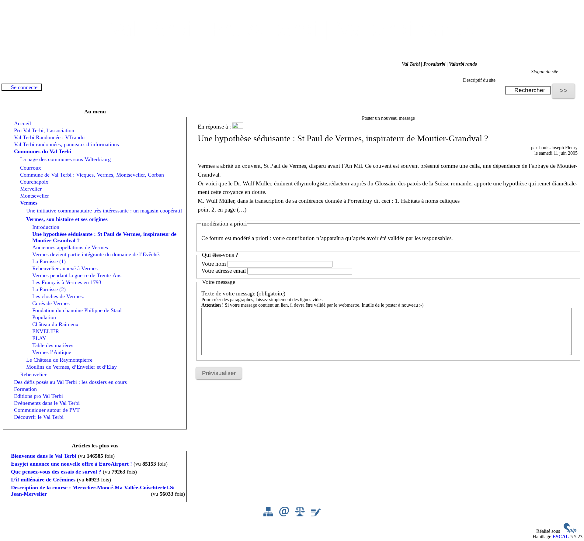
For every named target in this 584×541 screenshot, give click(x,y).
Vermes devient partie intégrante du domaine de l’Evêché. (96, 254)
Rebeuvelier (33, 374)
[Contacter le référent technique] (285, 514)
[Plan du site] (269, 514)
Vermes (28, 203)
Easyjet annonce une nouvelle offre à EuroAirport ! (71, 464)
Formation (25, 389)
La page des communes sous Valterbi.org (65, 159)
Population (44, 317)
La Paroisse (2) (49, 289)
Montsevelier (34, 196)
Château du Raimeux (55, 324)
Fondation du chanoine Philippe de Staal (77, 310)
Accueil (22, 123)
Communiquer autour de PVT (47, 410)
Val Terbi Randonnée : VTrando (49, 137)
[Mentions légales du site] (300, 514)
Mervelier (31, 189)
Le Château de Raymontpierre (59, 360)
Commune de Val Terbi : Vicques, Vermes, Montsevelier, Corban (92, 175)
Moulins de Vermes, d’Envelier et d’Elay (71, 367)
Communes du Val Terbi (42, 151)
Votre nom (213, 263)
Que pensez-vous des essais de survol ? (56, 472)
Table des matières (52, 345)
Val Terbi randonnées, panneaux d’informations (66, 144)
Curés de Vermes (51, 303)
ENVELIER (45, 331)
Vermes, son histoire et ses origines (67, 219)
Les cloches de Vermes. (58, 296)
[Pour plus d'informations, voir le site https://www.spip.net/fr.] (570, 531)
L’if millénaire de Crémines (43, 480)
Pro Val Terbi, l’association (44, 130)
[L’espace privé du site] (315, 514)
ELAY (39, 338)
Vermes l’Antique (51, 352)
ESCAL (560, 536)
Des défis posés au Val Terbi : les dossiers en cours (70, 382)
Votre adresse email (223, 270)
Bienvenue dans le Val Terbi (43, 456)
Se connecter (25, 87)
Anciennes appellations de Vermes (70, 247)
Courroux (30, 168)
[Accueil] (292, 47)
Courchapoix (34, 182)
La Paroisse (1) (49, 261)
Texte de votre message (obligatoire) (243, 293)
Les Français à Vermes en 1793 (66, 282)
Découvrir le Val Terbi (39, 417)
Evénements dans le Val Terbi (47, 403)
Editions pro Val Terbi (38, 396)
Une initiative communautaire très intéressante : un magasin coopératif (104, 211)
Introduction (45, 227)
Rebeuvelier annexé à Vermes (65, 268)
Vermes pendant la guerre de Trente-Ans (76, 275)
